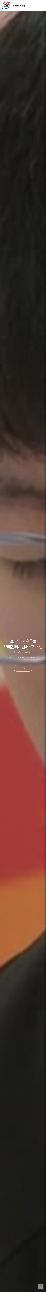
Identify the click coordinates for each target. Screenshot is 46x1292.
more (23, 670)
